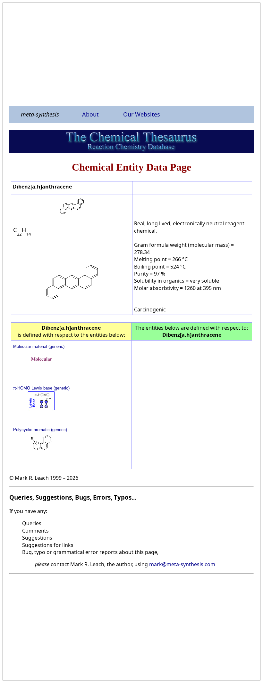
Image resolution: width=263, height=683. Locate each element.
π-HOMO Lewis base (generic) (41, 388)
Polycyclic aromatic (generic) (40, 429)
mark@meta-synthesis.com (182, 564)
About (90, 114)
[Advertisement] (131, 54)
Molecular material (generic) (38, 346)
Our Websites (141, 114)
